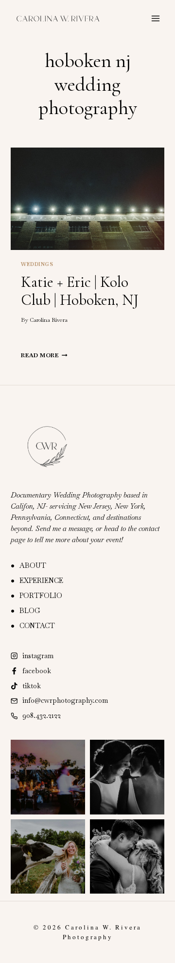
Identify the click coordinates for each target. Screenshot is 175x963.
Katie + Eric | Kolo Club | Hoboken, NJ (80, 291)
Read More (44, 355)
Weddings (37, 264)
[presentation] (88, 199)
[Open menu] (156, 18)
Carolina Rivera (49, 319)
